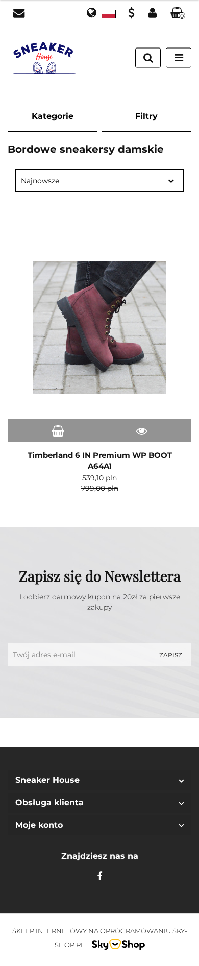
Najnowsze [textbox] (40, 180)
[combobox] (99, 180)
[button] (178, 13)
